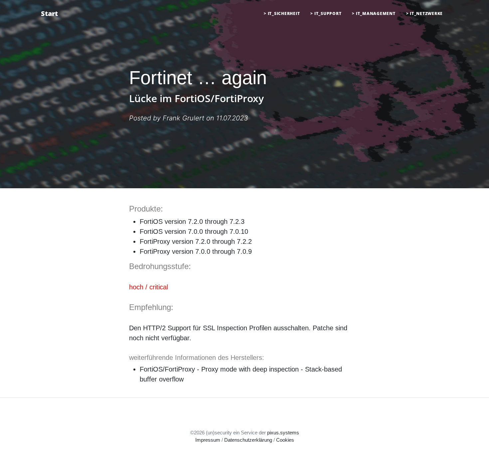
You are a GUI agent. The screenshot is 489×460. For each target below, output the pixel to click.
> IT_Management (373, 13)
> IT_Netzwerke (424, 13)
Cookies (285, 440)
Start (49, 13)
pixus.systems (283, 432)
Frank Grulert (183, 118)
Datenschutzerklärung (248, 440)
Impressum (207, 440)
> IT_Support (325, 13)
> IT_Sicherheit (282, 13)
